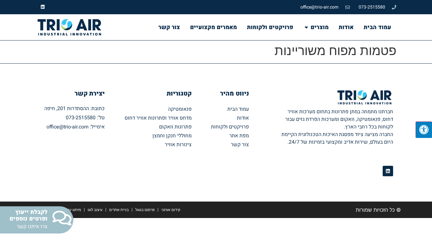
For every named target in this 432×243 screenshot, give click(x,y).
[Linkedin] (43, 7)
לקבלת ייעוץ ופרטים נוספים (28, 215)
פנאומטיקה (180, 109)
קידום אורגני (170, 209)
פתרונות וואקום (175, 127)
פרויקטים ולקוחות (230, 127)
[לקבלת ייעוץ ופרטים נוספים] (61, 218)
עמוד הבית (238, 109)
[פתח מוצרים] (306, 27)
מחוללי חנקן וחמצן (172, 136)
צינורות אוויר (178, 144)
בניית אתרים (119, 209)
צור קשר (240, 144)
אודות (243, 118)
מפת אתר (239, 136)
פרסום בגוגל (145, 209)
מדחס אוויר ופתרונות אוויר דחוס (158, 118)
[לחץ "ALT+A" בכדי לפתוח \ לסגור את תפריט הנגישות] (424, 130)
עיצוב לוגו (95, 209)
